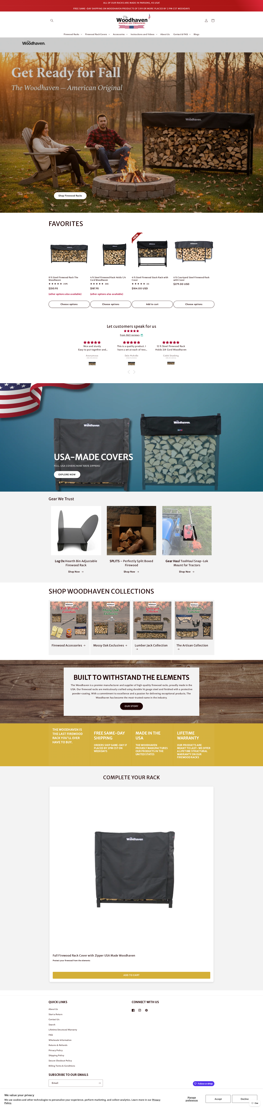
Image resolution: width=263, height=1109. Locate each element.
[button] (52, 20)
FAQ (51, 1035)
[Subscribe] (99, 1083)
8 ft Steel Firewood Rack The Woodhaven (63, 278)
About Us (53, 1009)
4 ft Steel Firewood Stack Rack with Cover (150, 278)
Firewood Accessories (67, 645)
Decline (245, 1099)
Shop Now (74, 571)
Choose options (69, 304)
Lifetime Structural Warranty (63, 1029)
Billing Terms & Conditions (62, 1066)
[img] (131, 331)
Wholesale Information (60, 1040)
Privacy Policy (56, 1050)
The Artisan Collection (192, 645)
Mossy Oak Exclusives (108, 645)
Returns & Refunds (58, 1045)
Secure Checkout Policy (60, 1060)
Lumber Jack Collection (151, 645)
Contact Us (54, 1019)
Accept (218, 1099)
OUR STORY (131, 706)
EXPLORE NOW (67, 474)
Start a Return (55, 1014)
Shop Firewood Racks (70, 195)
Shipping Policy (56, 1055)
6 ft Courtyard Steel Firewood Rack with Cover (191, 278)
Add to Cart (131, 975)
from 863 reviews (130, 335)
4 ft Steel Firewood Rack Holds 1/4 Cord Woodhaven (108, 278)
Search (52, 1024)
